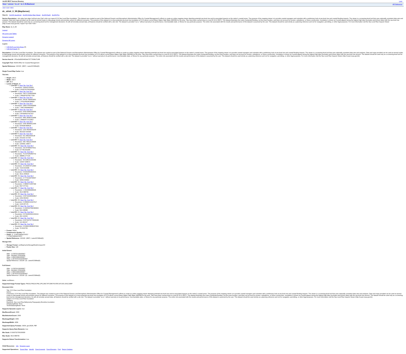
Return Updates (67, 349)
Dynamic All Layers (8, 40)
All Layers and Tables (9, 33)
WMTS (12, 7)
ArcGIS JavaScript (15, 15)
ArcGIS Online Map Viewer (32, 15)
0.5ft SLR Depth (12, 49)
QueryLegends (40, 349)
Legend (4, 30)
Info (17, 346)
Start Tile (23, 85)
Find (59, 349)
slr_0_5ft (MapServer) (28, 4)
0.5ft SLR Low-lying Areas (15, 47)
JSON (4, 7)
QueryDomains (51, 349)
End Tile (29, 85)
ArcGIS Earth (46, 15)
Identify (31, 349)
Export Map (24, 349)
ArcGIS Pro (55, 15)
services (10, 4)
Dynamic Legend (8, 37)
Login (400, 1)
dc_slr (17, 4)
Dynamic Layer (25, 346)
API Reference (397, 4)
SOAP (7, 7)
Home (4, 4)
